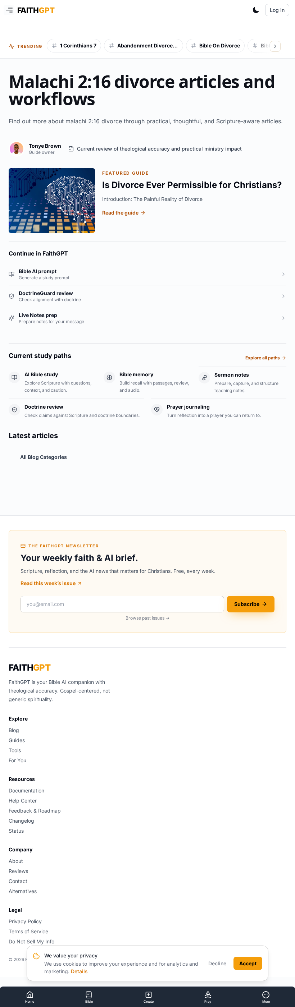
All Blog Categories (43, 457)
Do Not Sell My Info (31, 941)
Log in (277, 10)
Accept (248, 963)
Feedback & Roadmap (35, 811)
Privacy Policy (25, 921)
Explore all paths (262, 357)
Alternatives (23, 891)
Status (16, 831)
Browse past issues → (147, 618)
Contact (18, 881)
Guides (17, 740)
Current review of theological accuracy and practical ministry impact (159, 149)
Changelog (21, 821)
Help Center (23, 800)
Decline (217, 963)
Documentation (26, 790)
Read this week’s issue (48, 583)
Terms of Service (28, 931)
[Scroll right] (275, 46)
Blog (14, 730)
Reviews (18, 871)
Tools (15, 750)
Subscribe (246, 604)
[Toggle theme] (255, 10)
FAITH (29, 667)
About (16, 861)
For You (17, 760)
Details (79, 971)
